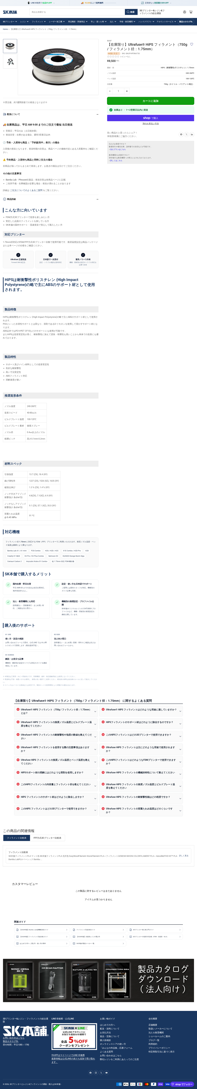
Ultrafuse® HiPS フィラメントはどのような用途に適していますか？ (141, 709)
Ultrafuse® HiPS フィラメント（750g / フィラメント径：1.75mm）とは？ (56, 711)
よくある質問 (106, 1051)
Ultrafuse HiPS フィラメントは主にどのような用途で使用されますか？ (140, 749)
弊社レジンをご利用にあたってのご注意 (119, 1059)
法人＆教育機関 (156, 1032)
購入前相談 (105, 1040)
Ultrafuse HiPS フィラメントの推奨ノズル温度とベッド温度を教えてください (55, 762)
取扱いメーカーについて (160, 1028)
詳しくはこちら (116, 161)
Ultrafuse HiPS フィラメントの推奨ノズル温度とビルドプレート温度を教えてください (140, 786)
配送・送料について (109, 1028)
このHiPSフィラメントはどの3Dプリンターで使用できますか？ (138, 734)
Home (5, 29)
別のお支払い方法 (151, 123)
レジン (23, 22)
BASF (109, 41)
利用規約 (153, 1044)
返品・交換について (109, 1036)
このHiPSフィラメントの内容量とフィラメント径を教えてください (56, 784)
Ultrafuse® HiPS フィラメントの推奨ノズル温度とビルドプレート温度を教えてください (56, 724)
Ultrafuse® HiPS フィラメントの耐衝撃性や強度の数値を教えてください (56, 736)
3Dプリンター (8, 22)
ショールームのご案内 (159, 1036)
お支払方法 (105, 1032)
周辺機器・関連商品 (76, 22)
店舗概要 (153, 1025)
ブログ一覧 (154, 1040)
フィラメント (37, 22)
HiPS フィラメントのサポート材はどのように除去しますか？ (52, 797)
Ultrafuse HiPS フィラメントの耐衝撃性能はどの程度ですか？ (138, 797)
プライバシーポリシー (159, 1048)
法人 (112, 22)
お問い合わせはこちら (14, 1038)
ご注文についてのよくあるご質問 (26, 190)
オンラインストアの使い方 (113, 1044)
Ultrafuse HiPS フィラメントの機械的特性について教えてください (140, 772)
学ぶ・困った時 (97, 22)
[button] (113, 56)
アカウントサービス (165, 22)
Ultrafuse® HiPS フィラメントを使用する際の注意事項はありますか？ (55, 749)
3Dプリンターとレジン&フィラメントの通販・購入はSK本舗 (35, 1084)
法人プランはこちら (118, 149)
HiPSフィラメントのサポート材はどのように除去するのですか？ (139, 722)
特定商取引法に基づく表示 (162, 1051)
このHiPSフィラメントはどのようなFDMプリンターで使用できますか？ (141, 762)
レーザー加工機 (55, 22)
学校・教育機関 (126, 22)
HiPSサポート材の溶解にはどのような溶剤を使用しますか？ (52, 772)
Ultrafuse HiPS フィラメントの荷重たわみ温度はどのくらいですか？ (139, 810)
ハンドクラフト (145, 22)
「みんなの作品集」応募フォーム (116, 1048)
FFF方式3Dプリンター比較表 (47, 838)
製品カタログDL (186, 22)
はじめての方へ (107, 1025)
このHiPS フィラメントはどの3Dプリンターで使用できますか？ (54, 808)
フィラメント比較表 (16, 838)
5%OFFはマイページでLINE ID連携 (68, 1055)
